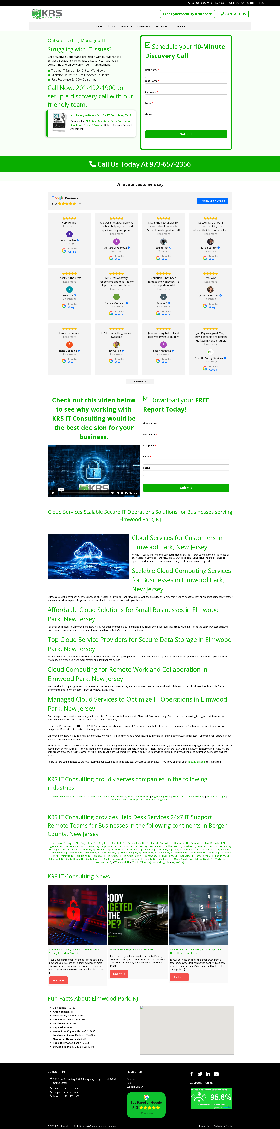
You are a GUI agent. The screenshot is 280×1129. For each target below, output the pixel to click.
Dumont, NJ (197, 843)
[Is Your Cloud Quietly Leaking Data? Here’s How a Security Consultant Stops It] (77, 915)
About (110, 26)
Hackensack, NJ (223, 846)
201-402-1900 (96, 87)
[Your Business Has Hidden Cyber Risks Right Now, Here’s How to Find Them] (198, 915)
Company (151, 92)
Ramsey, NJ (99, 855)
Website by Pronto (223, 1125)
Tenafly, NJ (150, 858)
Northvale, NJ (150, 852)
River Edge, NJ (169, 855)
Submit (186, 134)
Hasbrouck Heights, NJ (83, 849)
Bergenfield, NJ (88, 843)
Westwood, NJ (121, 862)
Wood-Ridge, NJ (161, 862)
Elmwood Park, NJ (74, 846)
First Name (152, 69)
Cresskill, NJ (166, 843)
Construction (95, 796)
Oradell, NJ (213, 852)
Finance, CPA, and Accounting (188, 796)
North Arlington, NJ (131, 852)
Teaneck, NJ (135, 858)
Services (125, 26)
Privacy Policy (206, 1125)
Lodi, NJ (178, 849)
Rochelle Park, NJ (204, 855)
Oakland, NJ (181, 852)
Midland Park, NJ (58, 852)
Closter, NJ (152, 843)
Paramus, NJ (67, 855)
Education (109, 796)
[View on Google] (69, 234)
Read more (58, 980)
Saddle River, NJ (94, 858)
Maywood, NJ (222, 849)
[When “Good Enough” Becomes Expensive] (138, 915)
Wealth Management (157, 799)
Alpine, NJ (73, 843)
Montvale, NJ (75, 852)
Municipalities (137, 799)
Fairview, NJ (140, 846)
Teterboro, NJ (165, 858)
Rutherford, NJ (56, 858)
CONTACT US (235, 14)
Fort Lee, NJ (155, 846)
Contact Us (132, 1079)
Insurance (212, 796)
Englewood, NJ (108, 846)
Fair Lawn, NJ (125, 846)
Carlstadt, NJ (118, 843)
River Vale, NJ (186, 855)
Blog (261, 2)
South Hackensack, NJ (115, 858)
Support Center (246, 2)
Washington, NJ (104, 862)
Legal (222, 796)
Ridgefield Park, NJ (132, 855)
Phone (148, 114)
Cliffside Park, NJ (136, 843)
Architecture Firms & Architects (69, 796)
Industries (143, 26)
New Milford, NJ (110, 852)
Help (129, 1082)
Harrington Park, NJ (59, 849)
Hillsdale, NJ (118, 849)
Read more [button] (69, 226)
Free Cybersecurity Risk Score (187, 14)
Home (231, 2)
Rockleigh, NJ (222, 855)
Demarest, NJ (181, 843)
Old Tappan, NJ (197, 852)
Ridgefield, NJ (114, 855)
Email (149, 103)
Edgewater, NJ (55, 846)
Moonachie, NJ (92, 852)
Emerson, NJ (92, 846)
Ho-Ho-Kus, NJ (134, 849)
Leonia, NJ (149, 849)
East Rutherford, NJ (215, 843)
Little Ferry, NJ (164, 849)
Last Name (152, 80)
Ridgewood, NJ (152, 855)
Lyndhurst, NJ (191, 849)
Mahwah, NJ (206, 849)
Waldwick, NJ (206, 858)
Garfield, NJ (190, 846)
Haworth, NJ (103, 849)
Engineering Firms (161, 796)
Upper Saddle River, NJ (186, 858)
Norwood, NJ (166, 852)
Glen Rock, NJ (205, 846)
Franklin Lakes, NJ (173, 846)
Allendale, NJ (59, 843)
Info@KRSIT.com (197, 761)
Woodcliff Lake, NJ (141, 862)
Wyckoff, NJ (178, 862)
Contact (179, 26)
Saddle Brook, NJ (74, 858)
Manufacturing (119, 799)
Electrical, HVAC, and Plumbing (133, 796)
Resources (161, 26)
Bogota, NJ (104, 843)
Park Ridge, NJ (83, 855)
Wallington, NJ (222, 858)
